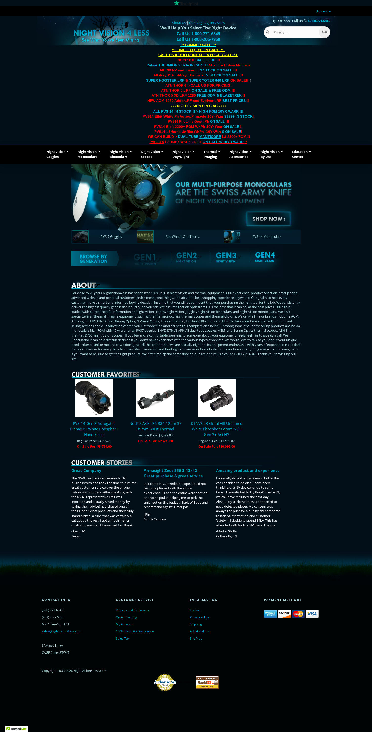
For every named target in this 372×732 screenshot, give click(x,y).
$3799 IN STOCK (238, 116)
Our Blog (195, 22)
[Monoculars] (186, 200)
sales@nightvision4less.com (61, 631)
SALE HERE (205, 60)
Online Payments (186, 682)
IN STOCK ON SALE (215, 70)
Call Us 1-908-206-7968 (198, 39)
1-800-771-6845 (319, 20)
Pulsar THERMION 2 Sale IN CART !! (178, 65)
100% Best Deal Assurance (135, 631)
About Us (179, 22)
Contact (195, 610)
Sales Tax (122, 638)
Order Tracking (126, 617)
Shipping (196, 624)
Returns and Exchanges (132, 610)
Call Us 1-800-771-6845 (198, 33)
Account (322, 11)
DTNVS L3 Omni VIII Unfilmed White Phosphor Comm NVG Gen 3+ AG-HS (216, 429)
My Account (124, 624)
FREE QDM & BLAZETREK (220, 95)
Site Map (196, 638)
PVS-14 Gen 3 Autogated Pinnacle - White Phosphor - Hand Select (94, 429)
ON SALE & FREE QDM (211, 90)
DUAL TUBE (199, 137)
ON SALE (217, 121)
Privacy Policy (199, 617)
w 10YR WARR (231, 142)
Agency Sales (215, 22)
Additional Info (200, 631)
